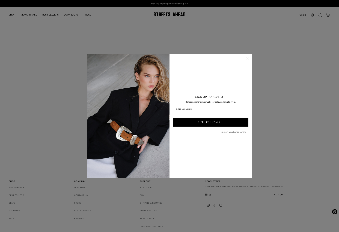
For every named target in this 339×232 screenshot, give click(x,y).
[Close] (248, 58)
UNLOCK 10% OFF (210, 122)
